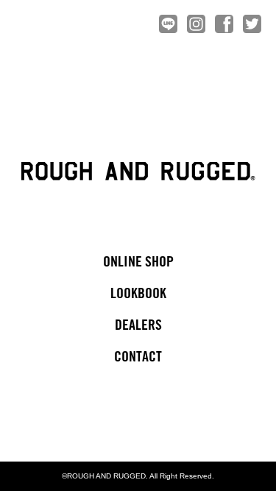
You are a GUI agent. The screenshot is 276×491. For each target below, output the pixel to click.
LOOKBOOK (138, 294)
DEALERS (138, 325)
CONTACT (138, 357)
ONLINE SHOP (138, 262)
